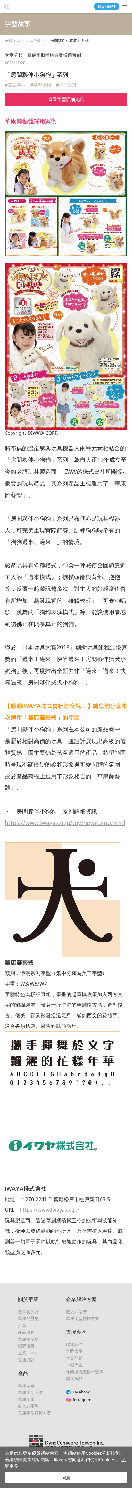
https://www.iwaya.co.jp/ (49, 1209)
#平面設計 (66, 85)
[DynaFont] (6, 6)
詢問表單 (74, 1351)
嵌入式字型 (28, 1406)
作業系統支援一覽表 (84, 1372)
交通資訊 (26, 1359)
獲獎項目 (26, 1346)
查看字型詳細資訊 (66, 99)
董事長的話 (28, 1312)
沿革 (22, 1325)
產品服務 (26, 1332)
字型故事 (33, 40)
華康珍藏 (26, 1385)
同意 (66, 1478)
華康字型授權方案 (34, 1413)
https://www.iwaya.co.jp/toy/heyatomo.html (65, 823)
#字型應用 (40, 85)
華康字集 (26, 1399)
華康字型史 (28, 1339)
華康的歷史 (28, 1318)
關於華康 (28, 1299)
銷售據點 (74, 1378)
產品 (23, 1373)
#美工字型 (15, 85)
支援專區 (76, 1331)
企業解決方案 (81, 1299)
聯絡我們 (74, 1344)
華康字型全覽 (30, 1392)
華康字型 (12, 40)
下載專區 (74, 1365)
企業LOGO (28, 1353)
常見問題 (74, 1358)
